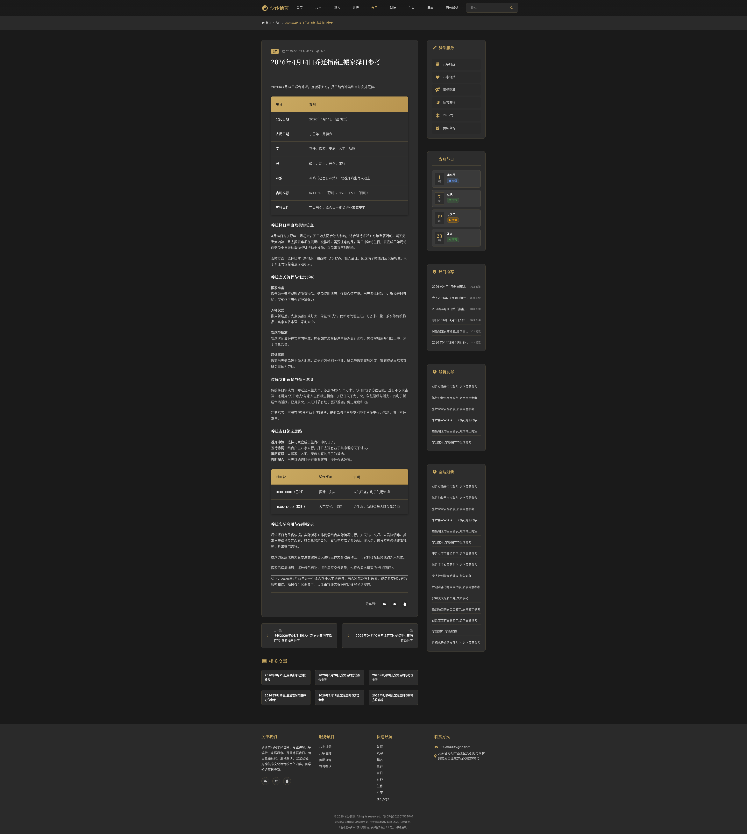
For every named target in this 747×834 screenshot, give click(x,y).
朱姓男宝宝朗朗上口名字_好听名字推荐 (456, 420)
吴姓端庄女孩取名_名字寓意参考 (450, 331)
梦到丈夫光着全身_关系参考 (450, 598)
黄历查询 (325, 760)
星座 (430, 8)
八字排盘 (325, 747)
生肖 (412, 8)
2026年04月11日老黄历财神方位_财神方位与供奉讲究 (450, 287)
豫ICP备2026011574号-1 (398, 816)
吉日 (374, 8)
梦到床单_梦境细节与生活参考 (451, 442)
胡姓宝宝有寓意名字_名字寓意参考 (454, 620)
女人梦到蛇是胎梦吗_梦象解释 (451, 576)
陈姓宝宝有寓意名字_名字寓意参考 (454, 565)
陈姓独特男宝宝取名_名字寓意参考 (454, 398)
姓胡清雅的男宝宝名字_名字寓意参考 (456, 587)
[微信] (384, 604)
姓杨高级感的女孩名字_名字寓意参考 (456, 643)
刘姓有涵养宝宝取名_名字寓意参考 (454, 386)
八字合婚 (325, 753)
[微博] (394, 604)
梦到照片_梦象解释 (444, 631)
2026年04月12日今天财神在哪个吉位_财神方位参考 (450, 342)
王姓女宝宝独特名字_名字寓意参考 (454, 553)
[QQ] (404, 604)
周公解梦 (452, 8)
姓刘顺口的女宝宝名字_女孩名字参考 (456, 609)
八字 (318, 8)
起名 (337, 8)
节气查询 (325, 766)
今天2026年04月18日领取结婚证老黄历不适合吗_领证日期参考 (450, 298)
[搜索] (511, 8)
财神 (393, 8)
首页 (299, 8)
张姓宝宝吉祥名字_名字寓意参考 (453, 409)
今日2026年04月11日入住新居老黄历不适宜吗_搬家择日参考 (450, 320)
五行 (355, 8)
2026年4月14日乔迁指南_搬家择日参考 (450, 309)
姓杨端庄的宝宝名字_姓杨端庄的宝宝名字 (456, 431)
